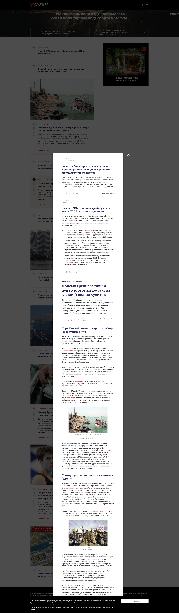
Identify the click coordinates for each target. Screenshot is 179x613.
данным (65, 573)
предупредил (106, 450)
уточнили (86, 230)
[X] (70, 193)
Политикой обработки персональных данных (90, 607)
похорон (84, 492)
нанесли (71, 398)
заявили (79, 381)
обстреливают (67, 351)
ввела (102, 511)
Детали (79, 282)
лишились (73, 374)
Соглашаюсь (134, 601)
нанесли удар (73, 488)
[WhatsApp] (77, 193)
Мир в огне (65, 158)
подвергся (79, 218)
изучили (86, 187)
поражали (69, 263)
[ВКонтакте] (63, 193)
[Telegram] (73, 193)
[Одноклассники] (66, 193)
